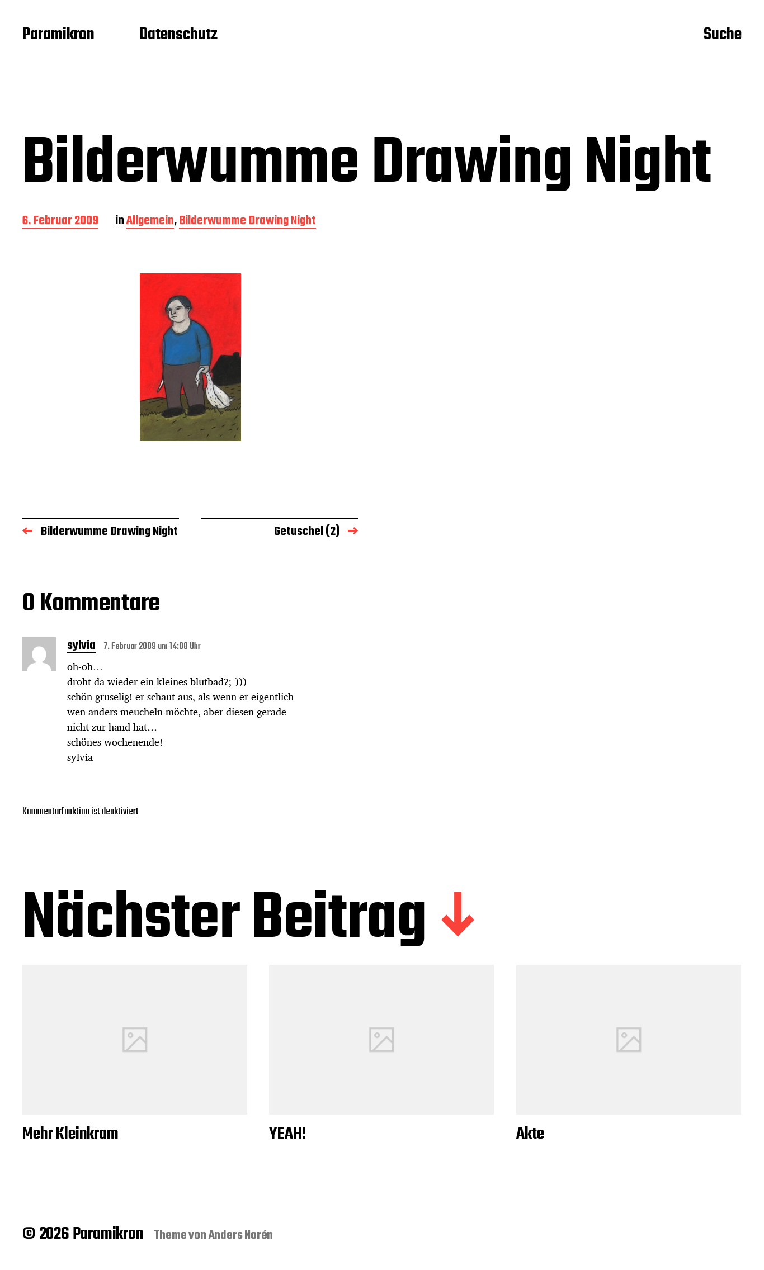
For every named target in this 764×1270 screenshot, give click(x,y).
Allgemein (150, 222)
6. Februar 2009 (60, 222)
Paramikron (58, 35)
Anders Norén (241, 1235)
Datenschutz (178, 35)
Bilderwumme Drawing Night (247, 222)
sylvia (81, 646)
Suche (723, 35)
